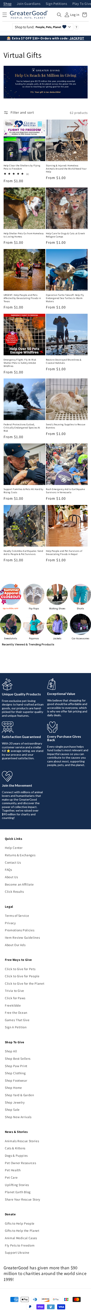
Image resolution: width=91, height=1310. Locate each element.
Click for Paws (15, 998)
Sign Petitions (56, 4)
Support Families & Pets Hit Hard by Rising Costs (23, 491)
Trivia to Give (14, 990)
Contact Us (13, 862)
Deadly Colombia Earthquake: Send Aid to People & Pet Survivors (23, 552)
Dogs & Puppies (16, 1155)
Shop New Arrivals (18, 1117)
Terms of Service (17, 915)
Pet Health (13, 1170)
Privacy (10, 923)
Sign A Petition (16, 1027)
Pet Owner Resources (20, 1163)
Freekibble (13, 1005)
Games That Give (17, 1020)
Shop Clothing (15, 1073)
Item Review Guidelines (22, 937)
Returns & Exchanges (20, 855)
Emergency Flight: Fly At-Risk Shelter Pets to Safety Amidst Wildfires (20, 363)
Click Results (14, 891)
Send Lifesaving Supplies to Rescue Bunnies (65, 426)
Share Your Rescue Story (22, 1199)
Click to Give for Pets (20, 969)
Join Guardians (28, 4)
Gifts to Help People (19, 1223)
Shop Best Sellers (17, 1058)
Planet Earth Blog (18, 1192)
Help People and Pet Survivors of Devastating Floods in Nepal (64, 552)
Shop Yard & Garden (19, 1095)
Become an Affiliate (19, 884)
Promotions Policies (19, 930)
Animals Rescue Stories (22, 1141)
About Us (11, 877)
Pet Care (11, 1177)
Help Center (14, 848)
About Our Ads (15, 945)
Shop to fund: (38, 27)
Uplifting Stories (17, 1185)
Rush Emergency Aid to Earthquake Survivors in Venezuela (65, 491)
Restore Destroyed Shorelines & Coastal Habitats (63, 361)
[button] (59, 14)
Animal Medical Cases (21, 1238)
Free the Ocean (16, 1012)
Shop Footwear (16, 1080)
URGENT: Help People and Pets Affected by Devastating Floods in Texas (22, 298)
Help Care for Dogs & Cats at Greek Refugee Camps (65, 235)
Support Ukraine (17, 1252)
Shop (7, 4)
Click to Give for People (22, 976)
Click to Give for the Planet (24, 983)
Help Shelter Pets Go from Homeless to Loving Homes (24, 235)
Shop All (11, 1051)
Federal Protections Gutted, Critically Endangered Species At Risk (22, 427)
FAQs (8, 869)
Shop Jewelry (15, 1102)
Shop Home (13, 1087)
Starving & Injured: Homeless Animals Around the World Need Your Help (66, 168)
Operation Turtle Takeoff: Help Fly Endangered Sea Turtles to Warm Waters (65, 298)
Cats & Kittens (15, 1148)
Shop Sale (12, 1109)
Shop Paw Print (16, 1066)
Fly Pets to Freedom (20, 1245)
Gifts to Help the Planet (22, 1230)
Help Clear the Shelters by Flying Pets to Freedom (22, 167)
